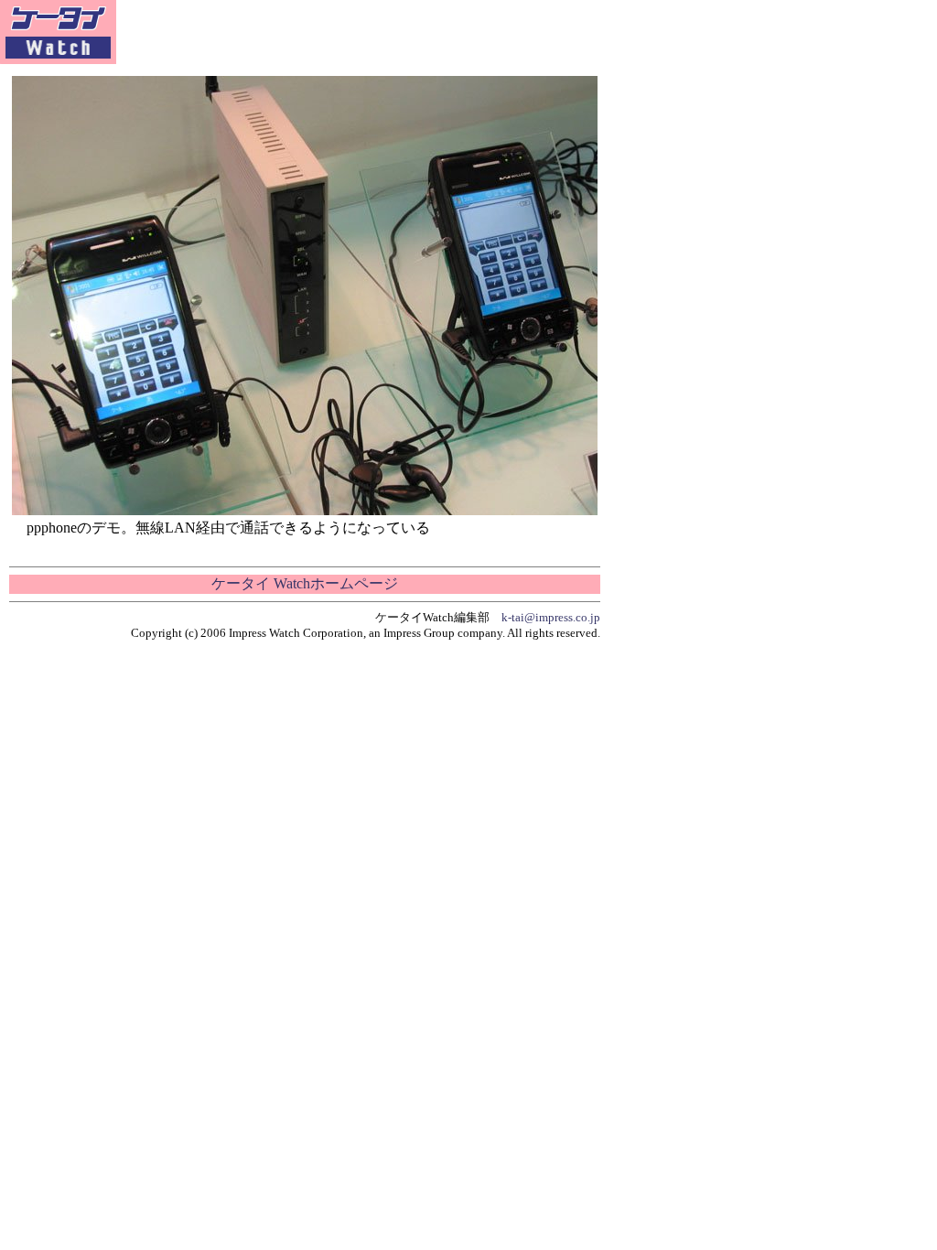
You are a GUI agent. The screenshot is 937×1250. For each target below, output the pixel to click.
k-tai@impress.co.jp (550, 617)
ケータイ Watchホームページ (304, 583)
